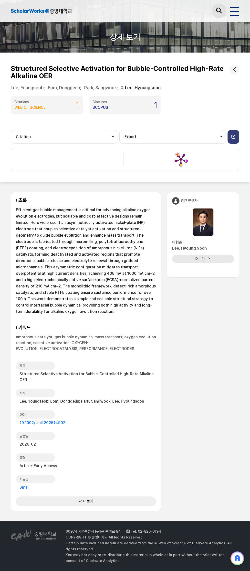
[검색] (219, 10)
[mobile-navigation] (234, 10)
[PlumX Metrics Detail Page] (181, 159)
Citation (23, 136)
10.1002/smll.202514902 (42, 422)
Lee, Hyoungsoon (143, 87)
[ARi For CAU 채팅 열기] (237, 558)
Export (130, 136)
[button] (233, 137)
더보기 (88, 501)
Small (25, 487)
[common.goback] (234, 70)
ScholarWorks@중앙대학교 (41, 11)
